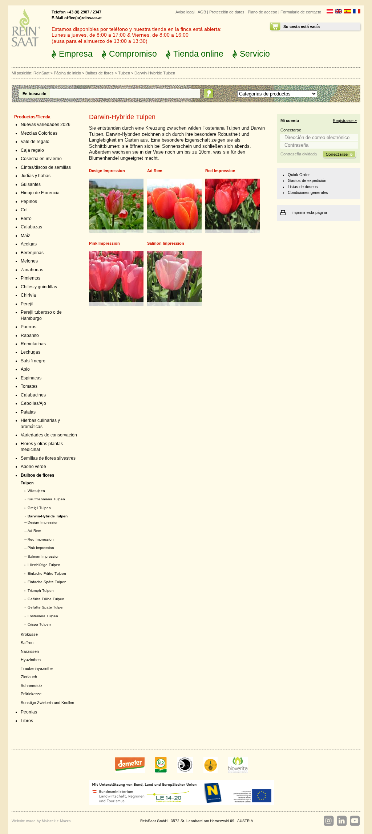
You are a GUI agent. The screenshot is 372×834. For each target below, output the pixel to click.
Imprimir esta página (309, 212)
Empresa (76, 53)
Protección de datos (226, 12)
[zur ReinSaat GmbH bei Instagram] (328, 821)
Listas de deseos (303, 186)
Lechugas (30, 352)
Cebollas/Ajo (33, 403)
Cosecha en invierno (41, 158)
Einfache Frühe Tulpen (47, 573)
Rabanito (30, 335)
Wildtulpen (36, 491)
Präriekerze (31, 694)
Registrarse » (345, 120)
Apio (25, 369)
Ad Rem (34, 531)
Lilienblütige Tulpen (44, 565)
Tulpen (124, 73)
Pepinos (29, 201)
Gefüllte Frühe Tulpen (46, 599)
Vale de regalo (35, 141)
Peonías (29, 712)
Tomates (29, 386)
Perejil (27, 303)
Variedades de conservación (49, 435)
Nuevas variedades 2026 (45, 124)
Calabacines (33, 395)
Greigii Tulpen (39, 508)
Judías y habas (35, 175)
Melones (29, 261)
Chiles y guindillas (39, 286)
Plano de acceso (262, 12)
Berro (26, 218)
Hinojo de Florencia (40, 192)
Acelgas (29, 244)
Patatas (28, 412)
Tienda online (198, 53)
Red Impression (41, 539)
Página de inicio (67, 73)
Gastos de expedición (307, 180)
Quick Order (299, 174)
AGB (202, 12)
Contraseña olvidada (298, 154)
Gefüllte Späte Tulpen (46, 607)
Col (24, 209)
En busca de (34, 93)
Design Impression (43, 522)
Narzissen (30, 651)
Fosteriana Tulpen (43, 616)
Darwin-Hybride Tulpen (48, 516)
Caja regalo (32, 150)
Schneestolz (32, 685)
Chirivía (28, 295)
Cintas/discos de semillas (46, 167)
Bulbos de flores (99, 73)
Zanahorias (32, 269)
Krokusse (29, 634)
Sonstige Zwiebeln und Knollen (47, 702)
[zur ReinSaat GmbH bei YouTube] (354, 821)
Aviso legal (184, 12)
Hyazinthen (31, 660)
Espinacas (31, 378)
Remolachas (33, 343)
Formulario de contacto (300, 12)
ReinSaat (41, 73)
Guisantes (31, 184)
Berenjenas (32, 252)
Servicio (255, 53)
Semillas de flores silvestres (48, 458)
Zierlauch (29, 677)
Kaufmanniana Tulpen (46, 499)
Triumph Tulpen (41, 591)
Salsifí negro (33, 360)
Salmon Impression (44, 556)
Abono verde (33, 466)
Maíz (25, 235)
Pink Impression (41, 548)
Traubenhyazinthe (37, 668)
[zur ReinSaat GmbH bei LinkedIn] (341, 821)
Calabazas (31, 226)
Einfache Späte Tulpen (47, 582)
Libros (27, 720)
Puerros (28, 326)
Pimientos (30, 278)
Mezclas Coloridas (39, 133)
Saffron (27, 642)
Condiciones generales (308, 192)
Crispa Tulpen (39, 624)
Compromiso (133, 53)
